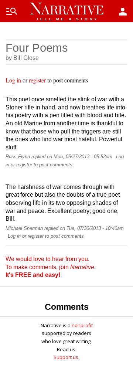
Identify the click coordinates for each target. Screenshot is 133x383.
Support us (66, 357)
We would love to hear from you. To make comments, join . (51, 267)
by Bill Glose (22, 58)
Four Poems (37, 47)
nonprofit (82, 325)
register (37, 80)
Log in (13, 80)
